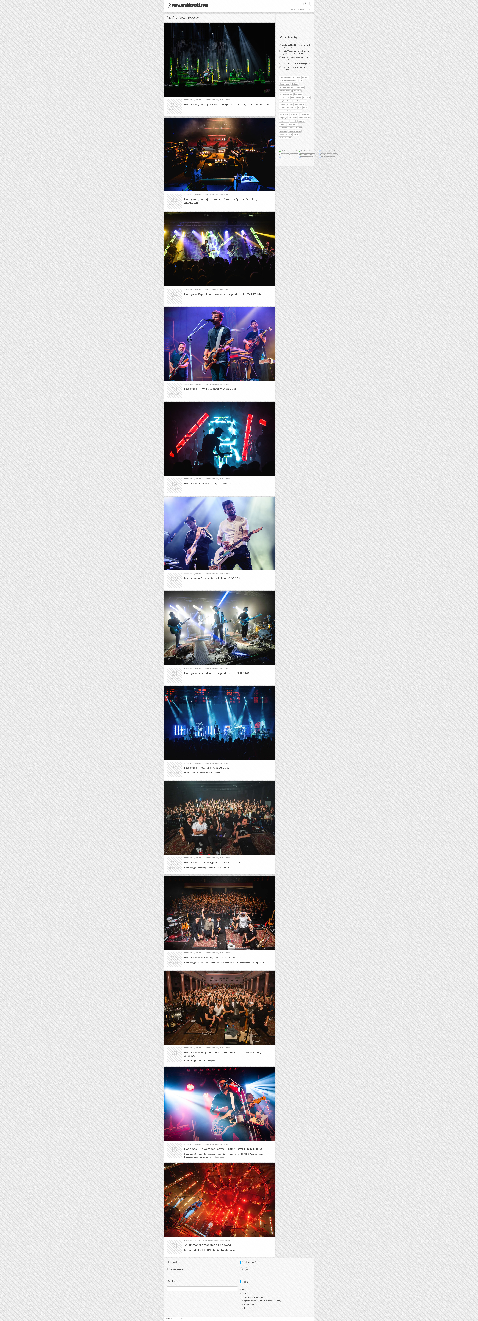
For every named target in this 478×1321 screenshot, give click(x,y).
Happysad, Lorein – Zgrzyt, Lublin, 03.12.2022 (212, 862)
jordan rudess (296, 97)
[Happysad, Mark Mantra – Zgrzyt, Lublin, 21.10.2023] (219, 628)
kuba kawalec (299, 104)
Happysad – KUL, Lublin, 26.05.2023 (207, 768)
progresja (283, 118)
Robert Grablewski (211, 100)
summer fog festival (287, 128)
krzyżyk (290, 104)
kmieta (296, 101)
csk (301, 81)
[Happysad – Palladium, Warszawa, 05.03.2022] (219, 913)
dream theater (285, 84)
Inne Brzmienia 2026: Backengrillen (296, 64)
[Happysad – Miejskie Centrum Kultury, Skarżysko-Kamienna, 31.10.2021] (219, 1008)
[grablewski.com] (188, 5)
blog (192, 100)
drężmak (295, 84)
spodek (293, 121)
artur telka (296, 77)
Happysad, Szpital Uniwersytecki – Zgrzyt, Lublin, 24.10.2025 (222, 294)
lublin (305, 107)
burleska (305, 77)
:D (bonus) (248, 1308)
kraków (282, 104)
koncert (198, 100)
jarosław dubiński (286, 94)
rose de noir (284, 121)
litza (299, 107)
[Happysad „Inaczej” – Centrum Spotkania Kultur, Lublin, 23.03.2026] (219, 60)
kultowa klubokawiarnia (288, 107)
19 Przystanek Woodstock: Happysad (207, 1245)
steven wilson (292, 124)
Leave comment (225, 100)
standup (282, 124)
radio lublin (293, 118)
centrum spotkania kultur (288, 81)
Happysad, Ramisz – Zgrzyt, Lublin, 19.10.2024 (212, 483)
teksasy (299, 128)
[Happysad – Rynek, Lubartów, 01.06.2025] (219, 344)
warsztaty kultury (295, 131)
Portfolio (302, 9)
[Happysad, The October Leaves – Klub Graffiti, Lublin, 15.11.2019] (219, 1104)
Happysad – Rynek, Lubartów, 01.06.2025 (210, 389)
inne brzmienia (285, 91)
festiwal (198, 1240)
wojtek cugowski (286, 134)
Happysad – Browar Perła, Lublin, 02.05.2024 (213, 578)
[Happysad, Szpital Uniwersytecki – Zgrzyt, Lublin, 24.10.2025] (219, 249)
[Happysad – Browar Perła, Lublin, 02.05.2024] (219, 533)
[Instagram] (309, 4)
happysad (300, 87)
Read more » (220, 1157)
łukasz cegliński (285, 138)
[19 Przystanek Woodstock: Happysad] (219, 1200)
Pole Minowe (249, 1304)
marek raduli (284, 114)
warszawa (283, 131)
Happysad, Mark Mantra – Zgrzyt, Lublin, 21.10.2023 (216, 673)
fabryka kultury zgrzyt (287, 87)
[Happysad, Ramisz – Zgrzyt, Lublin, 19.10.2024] (219, 439)
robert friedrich (304, 118)
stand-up (301, 121)
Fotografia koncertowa (253, 1297)
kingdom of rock (286, 101)
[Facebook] (305, 4)
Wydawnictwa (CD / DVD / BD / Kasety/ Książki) (262, 1301)
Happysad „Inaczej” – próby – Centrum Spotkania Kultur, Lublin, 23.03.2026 (225, 200)
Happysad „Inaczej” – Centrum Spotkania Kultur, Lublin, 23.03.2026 (226, 104)
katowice (306, 97)
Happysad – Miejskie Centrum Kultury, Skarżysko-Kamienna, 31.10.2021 (222, 1054)
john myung (298, 94)
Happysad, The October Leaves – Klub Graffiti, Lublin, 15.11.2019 (224, 1149)
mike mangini (305, 114)
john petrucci (284, 97)
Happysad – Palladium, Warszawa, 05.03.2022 (213, 957)
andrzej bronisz (285, 77)
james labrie (296, 91)
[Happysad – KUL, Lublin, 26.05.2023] (219, 723)
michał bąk (294, 114)
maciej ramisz (296, 111)
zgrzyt (296, 134)
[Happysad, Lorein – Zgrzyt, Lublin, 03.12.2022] (219, 818)
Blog (293, 9)
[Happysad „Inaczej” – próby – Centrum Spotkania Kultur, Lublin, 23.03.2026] (219, 154)
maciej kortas (284, 111)
